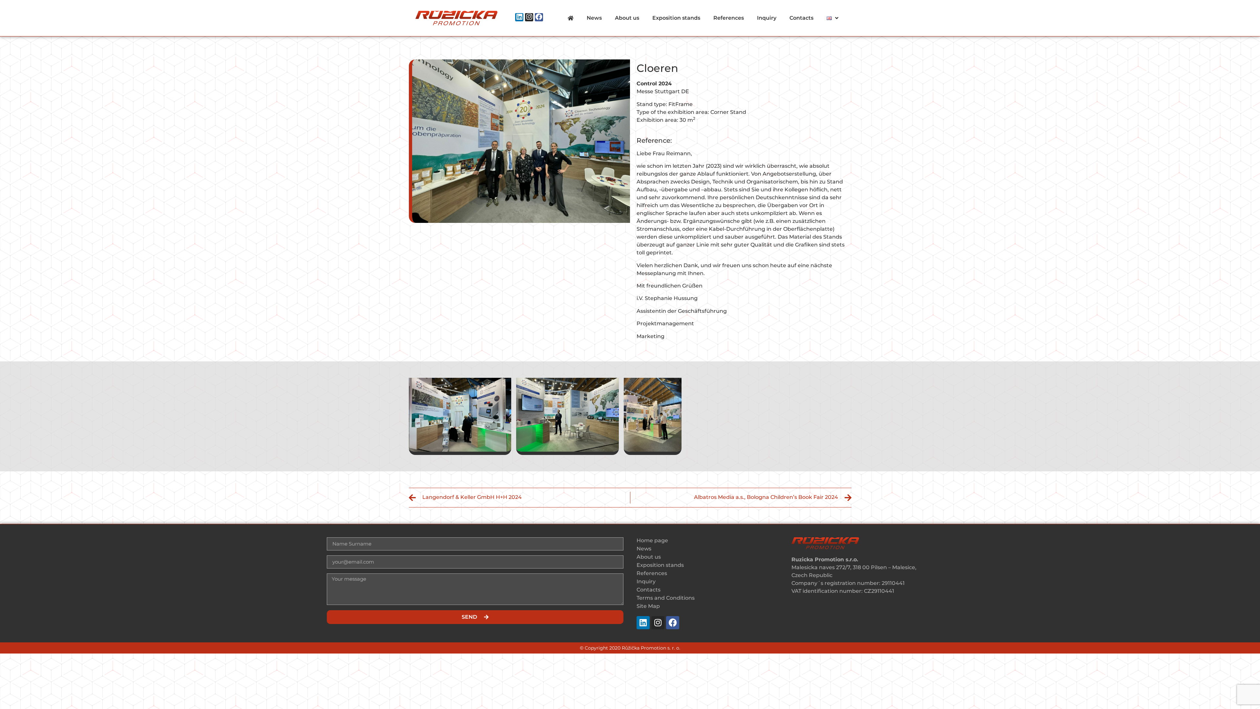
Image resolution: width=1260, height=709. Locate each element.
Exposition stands (676, 18)
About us (627, 18)
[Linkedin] (519, 17)
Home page (652, 540)
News (594, 18)
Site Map (648, 606)
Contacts (801, 18)
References (728, 18)
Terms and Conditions (666, 598)
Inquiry (766, 18)
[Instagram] (529, 17)
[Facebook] (539, 17)
